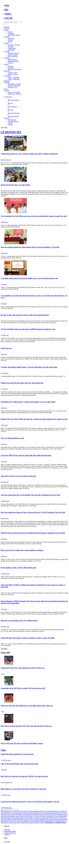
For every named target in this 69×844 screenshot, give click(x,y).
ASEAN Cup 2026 (57, 817)
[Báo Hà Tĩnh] (34, 623)
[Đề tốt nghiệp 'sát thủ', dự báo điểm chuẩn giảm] (34, 564)
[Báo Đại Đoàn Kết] (34, 536)
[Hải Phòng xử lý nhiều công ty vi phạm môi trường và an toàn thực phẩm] (34, 398)
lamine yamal (15, 816)
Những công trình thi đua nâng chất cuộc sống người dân (22, 383)
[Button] (21, 22)
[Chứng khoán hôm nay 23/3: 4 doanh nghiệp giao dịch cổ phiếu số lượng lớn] (34, 143)
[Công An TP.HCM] (34, 515)
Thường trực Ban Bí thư (13, 819)
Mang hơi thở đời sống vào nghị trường (15, 185)
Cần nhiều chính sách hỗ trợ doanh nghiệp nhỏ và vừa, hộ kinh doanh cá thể (29, 278)
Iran (5, 814)
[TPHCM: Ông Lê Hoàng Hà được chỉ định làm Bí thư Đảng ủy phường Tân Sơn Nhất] (34, 529)
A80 (34, 822)
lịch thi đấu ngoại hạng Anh (34, 817)
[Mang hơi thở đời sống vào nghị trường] (34, 174)
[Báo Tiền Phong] (34, 691)
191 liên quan (4, 482)
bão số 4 (38, 822)
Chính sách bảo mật (10, 833)
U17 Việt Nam (15, 811)
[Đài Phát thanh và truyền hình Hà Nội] (34, 779)
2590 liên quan (5, 626)
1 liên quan (8, 160)
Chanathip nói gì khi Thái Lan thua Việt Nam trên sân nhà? (23, 688)
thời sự (43, 822)
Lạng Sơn (23, 821)
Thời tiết (35, 814)
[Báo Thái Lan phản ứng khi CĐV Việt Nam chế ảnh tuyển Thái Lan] (34, 718)
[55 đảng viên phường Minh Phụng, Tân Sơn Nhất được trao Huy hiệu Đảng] (34, 363)
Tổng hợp (7, 841)
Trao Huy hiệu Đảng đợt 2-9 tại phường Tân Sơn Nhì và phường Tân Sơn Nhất (30, 495)
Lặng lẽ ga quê (6, 348)
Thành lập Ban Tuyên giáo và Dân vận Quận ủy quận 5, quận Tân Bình (28, 638)
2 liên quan (4, 556)
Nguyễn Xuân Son (27, 814)
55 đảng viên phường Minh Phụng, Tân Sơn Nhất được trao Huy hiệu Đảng (29, 367)
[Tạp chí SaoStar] (34, 671)
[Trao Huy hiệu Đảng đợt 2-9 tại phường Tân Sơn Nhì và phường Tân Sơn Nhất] (34, 491)
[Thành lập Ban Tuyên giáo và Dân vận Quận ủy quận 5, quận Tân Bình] (34, 634)
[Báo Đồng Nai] (34, 479)
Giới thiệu (7, 829)
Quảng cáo (7, 834)
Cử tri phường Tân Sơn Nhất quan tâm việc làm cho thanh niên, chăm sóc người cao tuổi (34, 216)
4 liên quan (4, 609)
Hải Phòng (23, 817)
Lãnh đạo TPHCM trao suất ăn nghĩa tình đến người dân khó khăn (26, 455)
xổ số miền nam (48, 811)
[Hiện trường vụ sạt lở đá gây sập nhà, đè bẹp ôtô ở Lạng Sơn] (34, 785)
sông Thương (35, 821)
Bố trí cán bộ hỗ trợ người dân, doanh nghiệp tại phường (22, 550)
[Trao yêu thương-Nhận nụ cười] (34, 434)
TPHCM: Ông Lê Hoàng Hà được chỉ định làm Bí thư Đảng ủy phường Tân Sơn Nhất (33, 533)
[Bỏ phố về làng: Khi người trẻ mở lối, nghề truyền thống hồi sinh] (34, 311)
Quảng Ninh (7, 816)
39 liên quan (4, 222)
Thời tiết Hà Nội (43, 819)
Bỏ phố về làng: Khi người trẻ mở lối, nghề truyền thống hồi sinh (25, 315)
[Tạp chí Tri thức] (34, 746)
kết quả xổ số (57, 811)
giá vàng (9, 822)
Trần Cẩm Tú (24, 811)
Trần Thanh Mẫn (47, 817)
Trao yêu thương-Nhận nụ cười (12, 438)
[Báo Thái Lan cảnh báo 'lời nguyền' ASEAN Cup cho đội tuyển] (34, 773)
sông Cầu (8, 821)
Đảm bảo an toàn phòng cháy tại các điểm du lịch (19, 620)
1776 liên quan (5, 573)
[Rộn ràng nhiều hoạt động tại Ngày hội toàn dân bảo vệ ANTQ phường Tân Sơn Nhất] (34, 509)
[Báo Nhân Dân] (34, 441)
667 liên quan (4, 373)
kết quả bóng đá (58, 814)
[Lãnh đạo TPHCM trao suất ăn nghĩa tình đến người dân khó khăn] (34, 452)
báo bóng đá (15, 822)
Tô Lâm (24, 813)
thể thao (62, 821)
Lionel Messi (15, 817)
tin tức (31, 822)
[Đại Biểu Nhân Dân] (34, 332)
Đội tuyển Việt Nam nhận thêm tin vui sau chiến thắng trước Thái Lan (27, 706)
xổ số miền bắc (5, 813)
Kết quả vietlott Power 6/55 (36, 811)
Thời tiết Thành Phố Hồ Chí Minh (49, 821)
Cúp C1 (32, 816)
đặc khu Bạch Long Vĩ (57, 813)
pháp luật (64, 811)
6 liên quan (4, 408)
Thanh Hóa (46, 814)
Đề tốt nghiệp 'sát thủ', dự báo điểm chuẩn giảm (18, 568)
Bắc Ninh (28, 821)
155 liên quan (4, 335)
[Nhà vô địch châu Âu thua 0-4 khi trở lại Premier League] (34, 736)
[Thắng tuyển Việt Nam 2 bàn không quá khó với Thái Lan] (34, 660)
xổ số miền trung (24, 822)
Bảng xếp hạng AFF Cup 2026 (29, 819)
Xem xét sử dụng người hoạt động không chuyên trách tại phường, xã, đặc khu (30, 247)
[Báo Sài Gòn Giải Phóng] (34, 188)
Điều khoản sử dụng (10, 831)
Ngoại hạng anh (17, 813)
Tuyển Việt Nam (39, 813)
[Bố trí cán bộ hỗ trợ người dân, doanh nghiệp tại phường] (34, 547)
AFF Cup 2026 (15, 821)
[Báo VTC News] (34, 570)
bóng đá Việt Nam (40, 816)
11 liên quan (4, 425)
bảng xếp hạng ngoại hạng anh (57, 819)
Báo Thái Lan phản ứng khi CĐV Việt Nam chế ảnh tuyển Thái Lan (26, 726)
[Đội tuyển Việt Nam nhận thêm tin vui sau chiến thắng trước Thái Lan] (34, 698)
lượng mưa (48, 813)
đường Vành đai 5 (6, 811)
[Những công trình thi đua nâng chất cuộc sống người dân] (34, 379)
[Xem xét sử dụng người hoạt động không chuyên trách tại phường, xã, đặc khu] (34, 237)
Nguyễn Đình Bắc (16, 814)
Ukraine (40, 814)
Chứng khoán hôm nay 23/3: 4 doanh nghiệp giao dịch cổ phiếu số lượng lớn (29, 154)
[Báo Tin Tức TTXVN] (34, 318)
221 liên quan (8, 782)
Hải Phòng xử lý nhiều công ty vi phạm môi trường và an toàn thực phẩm (28, 402)
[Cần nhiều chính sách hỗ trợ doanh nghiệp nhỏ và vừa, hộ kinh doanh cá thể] (34, 268)
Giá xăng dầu (31, 813)
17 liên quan (4, 389)
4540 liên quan (5, 501)
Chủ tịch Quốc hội (24, 816)
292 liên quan (4, 518)
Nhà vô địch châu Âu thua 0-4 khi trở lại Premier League (22, 743)
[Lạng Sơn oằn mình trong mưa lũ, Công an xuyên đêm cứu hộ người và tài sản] (34, 798)
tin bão (9, 814)
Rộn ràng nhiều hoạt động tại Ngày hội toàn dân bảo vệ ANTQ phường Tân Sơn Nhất (33, 512)
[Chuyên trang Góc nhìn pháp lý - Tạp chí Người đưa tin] (34, 804)
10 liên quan (7, 807)
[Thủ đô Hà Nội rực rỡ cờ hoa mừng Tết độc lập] (34, 472)
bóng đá (9, 817)
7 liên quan (4, 284)
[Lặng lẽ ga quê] (34, 345)
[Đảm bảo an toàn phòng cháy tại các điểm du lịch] (34, 617)
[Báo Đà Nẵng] (34, 351)
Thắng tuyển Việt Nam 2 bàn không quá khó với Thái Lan (22, 668)
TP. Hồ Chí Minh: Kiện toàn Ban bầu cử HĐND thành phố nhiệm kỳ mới (28, 329)
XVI (11, 813)
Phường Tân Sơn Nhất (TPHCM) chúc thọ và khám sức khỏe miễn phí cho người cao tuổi (34, 419)
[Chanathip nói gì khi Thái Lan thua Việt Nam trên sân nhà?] (34, 681)
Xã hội (52, 814)
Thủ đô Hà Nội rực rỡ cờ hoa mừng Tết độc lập (18, 476)
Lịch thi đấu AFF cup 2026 (53, 816)
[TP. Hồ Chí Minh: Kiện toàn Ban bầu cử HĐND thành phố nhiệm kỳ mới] (34, 326)
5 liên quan (4, 539)
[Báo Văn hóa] (34, 708)
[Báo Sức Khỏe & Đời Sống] (34, 405)
